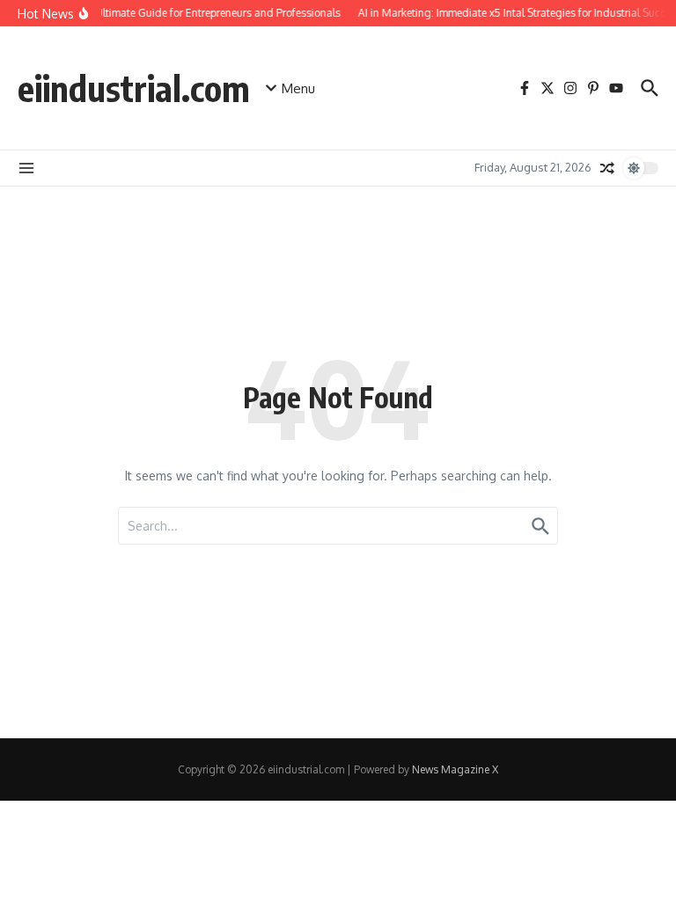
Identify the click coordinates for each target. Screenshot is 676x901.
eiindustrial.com (134, 88)
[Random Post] (607, 168)
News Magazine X (455, 769)
